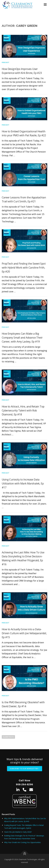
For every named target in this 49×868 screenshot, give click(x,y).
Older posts (8, 737)
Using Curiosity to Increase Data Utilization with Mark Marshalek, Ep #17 (23, 483)
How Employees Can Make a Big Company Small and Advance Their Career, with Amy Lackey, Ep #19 (22, 337)
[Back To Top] (24, 854)
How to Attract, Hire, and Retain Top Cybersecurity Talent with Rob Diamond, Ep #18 (23, 410)
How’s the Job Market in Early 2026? (18, 832)
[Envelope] (31, 790)
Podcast (5, 62)
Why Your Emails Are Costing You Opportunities (22, 842)
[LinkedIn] (18, 790)
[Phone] (24, 790)
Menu (45, 4)
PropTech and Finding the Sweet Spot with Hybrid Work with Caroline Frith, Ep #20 (24, 267)
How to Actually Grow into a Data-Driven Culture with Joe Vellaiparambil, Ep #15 (24, 633)
